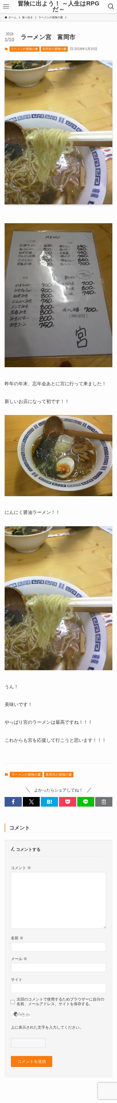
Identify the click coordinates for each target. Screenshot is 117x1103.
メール (19, 959)
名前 (17, 938)
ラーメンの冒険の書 (24, 49)
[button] (13, 802)
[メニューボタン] (6, 6)
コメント (21, 868)
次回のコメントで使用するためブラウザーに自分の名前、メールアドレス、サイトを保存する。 (60, 1001)
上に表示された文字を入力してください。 (47, 1027)
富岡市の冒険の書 (54, 49)
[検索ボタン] (111, 6)
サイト (16, 979)
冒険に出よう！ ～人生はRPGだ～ (58, 7)
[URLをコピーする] (103, 802)
